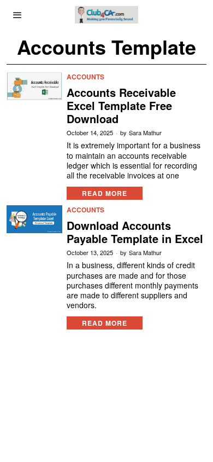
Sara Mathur (145, 133)
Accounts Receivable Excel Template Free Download (121, 105)
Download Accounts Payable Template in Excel (135, 232)
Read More (104, 193)
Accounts (85, 77)
